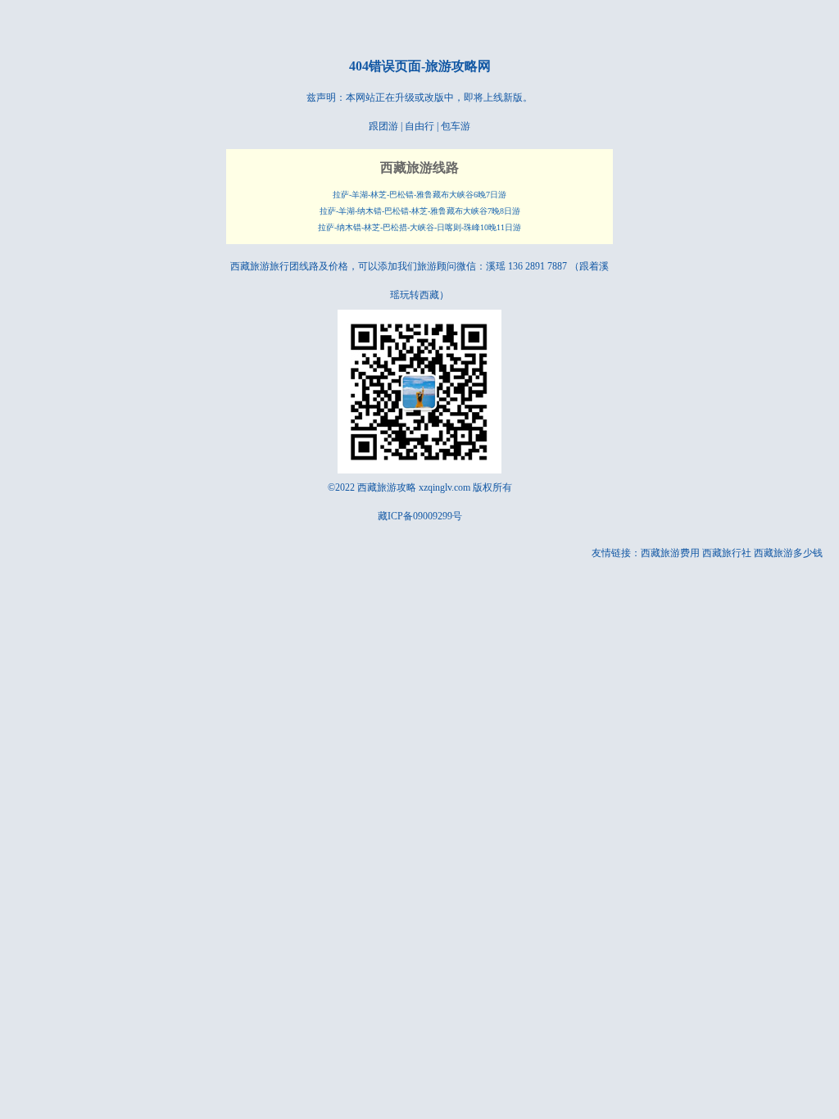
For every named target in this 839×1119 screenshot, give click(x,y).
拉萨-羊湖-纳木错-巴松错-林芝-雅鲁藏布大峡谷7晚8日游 (420, 210)
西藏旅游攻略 (386, 487)
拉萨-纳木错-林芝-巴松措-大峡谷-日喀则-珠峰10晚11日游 (419, 227)
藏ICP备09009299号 (420, 516)
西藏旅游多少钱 (788, 553)
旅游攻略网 (458, 66)
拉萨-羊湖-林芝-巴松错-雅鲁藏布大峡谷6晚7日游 (419, 194)
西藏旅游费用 (670, 553)
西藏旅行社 (726, 553)
